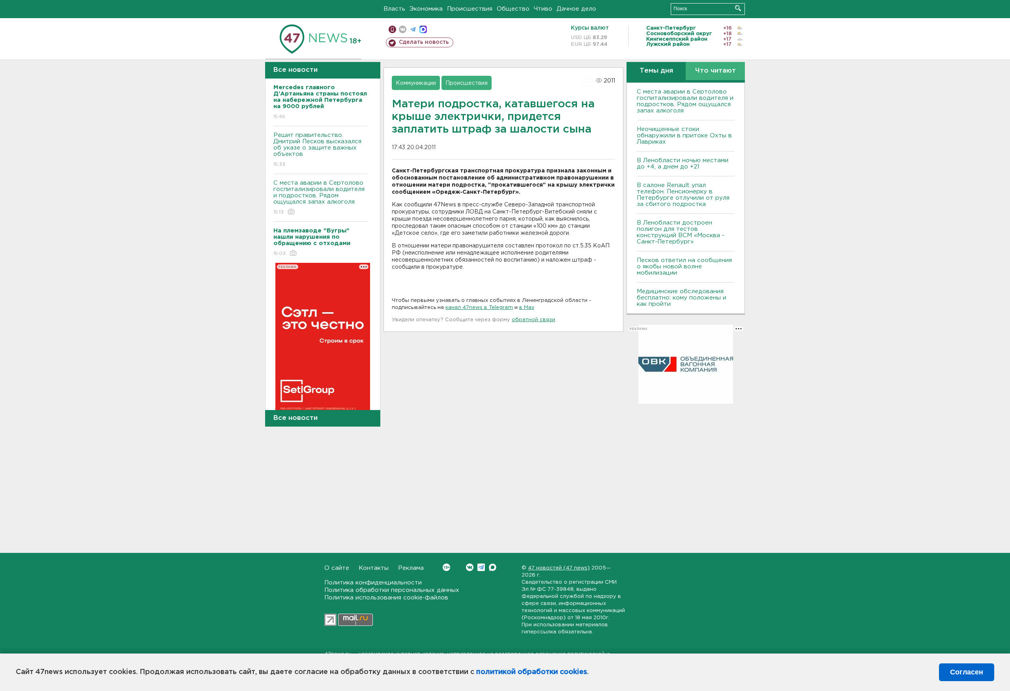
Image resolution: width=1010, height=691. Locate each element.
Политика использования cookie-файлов (386, 597)
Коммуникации (416, 83)
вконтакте (402, 29)
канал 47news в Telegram (479, 307)
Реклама (411, 568)
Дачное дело (576, 8)
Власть (394, 8)
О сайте (336, 568)
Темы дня (656, 71)
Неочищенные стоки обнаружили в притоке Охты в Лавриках (684, 135)
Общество (513, 8)
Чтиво (543, 8)
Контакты (374, 568)
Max (492, 567)
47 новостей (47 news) (559, 568)
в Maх (526, 307)
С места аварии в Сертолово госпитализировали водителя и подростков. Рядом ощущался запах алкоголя (319, 197)
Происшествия (469, 8)
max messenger (423, 29)
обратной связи (533, 320)
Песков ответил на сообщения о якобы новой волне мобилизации (684, 266)
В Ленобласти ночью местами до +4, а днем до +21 (682, 163)
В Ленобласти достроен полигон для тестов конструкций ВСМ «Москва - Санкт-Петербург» (680, 232)
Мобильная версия (392, 29)
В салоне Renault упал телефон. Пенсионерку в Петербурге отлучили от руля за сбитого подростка (683, 195)
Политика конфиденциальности (373, 582)
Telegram (481, 567)
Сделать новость (424, 42)
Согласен (966, 672)
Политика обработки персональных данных (391, 590)
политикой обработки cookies (531, 672)
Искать (738, 8)
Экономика (426, 8)
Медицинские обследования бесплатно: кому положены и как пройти (681, 298)
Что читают (715, 71)
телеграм (413, 29)
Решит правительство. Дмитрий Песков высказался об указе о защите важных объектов (317, 150)
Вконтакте (469, 567)
